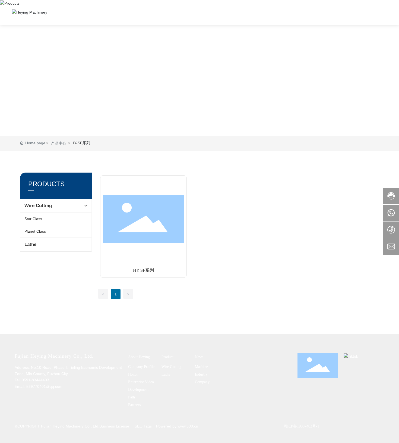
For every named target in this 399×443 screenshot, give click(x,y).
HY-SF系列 (143, 270)
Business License (114, 426)
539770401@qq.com (44, 386)
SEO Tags (143, 426)
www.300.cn (188, 426)
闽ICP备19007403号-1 (301, 426)
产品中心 (58, 143)
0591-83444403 (35, 380)
